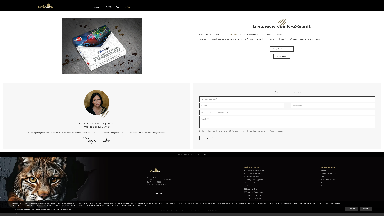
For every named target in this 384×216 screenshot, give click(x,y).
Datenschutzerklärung (64, 210)
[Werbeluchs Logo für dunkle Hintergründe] (45, 3)
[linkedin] (161, 193)
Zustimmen (352, 209)
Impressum (44, 210)
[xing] (157, 193)
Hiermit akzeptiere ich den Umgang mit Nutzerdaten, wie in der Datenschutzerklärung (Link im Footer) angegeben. (243, 131)
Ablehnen (366, 209)
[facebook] (148, 193)
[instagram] (153, 193)
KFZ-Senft (233, 34)
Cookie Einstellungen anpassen (22, 214)
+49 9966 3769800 (161, 182)
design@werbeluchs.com (160, 184)
